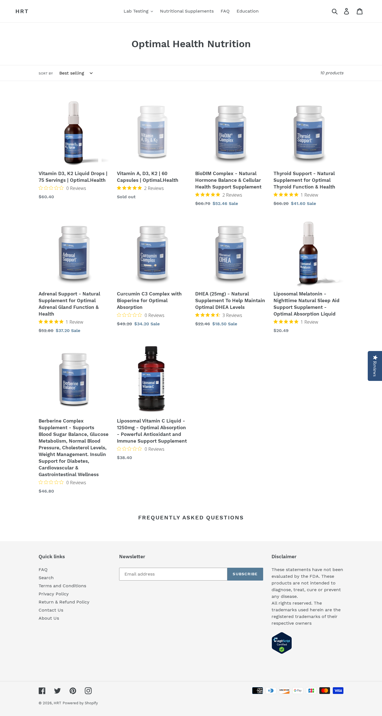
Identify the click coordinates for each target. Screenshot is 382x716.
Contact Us (51, 610)
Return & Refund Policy (64, 602)
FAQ (43, 569)
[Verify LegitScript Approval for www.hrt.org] (282, 652)
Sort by (46, 73)
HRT (22, 11)
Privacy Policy (54, 593)
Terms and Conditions (62, 585)
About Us (49, 618)
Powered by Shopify (80, 703)
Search (46, 577)
